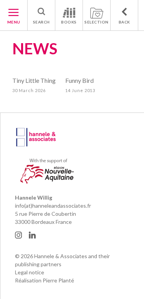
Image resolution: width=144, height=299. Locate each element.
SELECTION (96, 22)
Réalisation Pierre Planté (44, 280)
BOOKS (69, 22)
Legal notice (29, 272)
